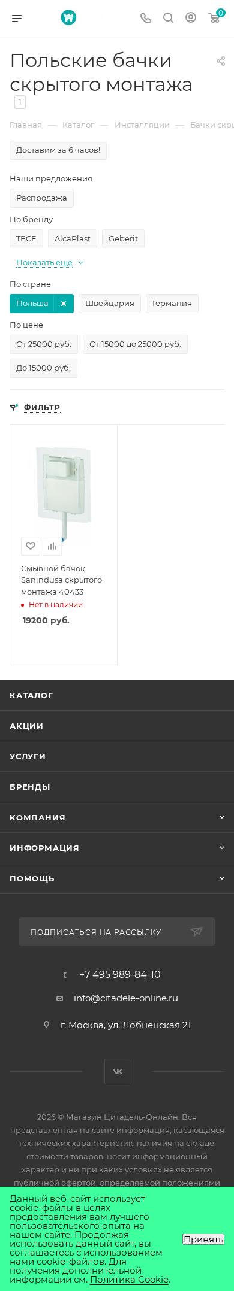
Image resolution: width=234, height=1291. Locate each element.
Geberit (123, 238)
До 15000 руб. (43, 367)
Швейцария (109, 303)
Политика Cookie (129, 1279)
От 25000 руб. (43, 343)
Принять (203, 1239)
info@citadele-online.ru (126, 998)
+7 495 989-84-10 (120, 975)
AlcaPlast (73, 238)
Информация (45, 848)
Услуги (28, 756)
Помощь (32, 878)
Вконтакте (117, 1071)
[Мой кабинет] (190, 19)
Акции (27, 726)
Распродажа (41, 197)
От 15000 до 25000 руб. (135, 343)
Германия (172, 303)
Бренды (30, 787)
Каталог (31, 695)
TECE (26, 238)
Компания (37, 817)
